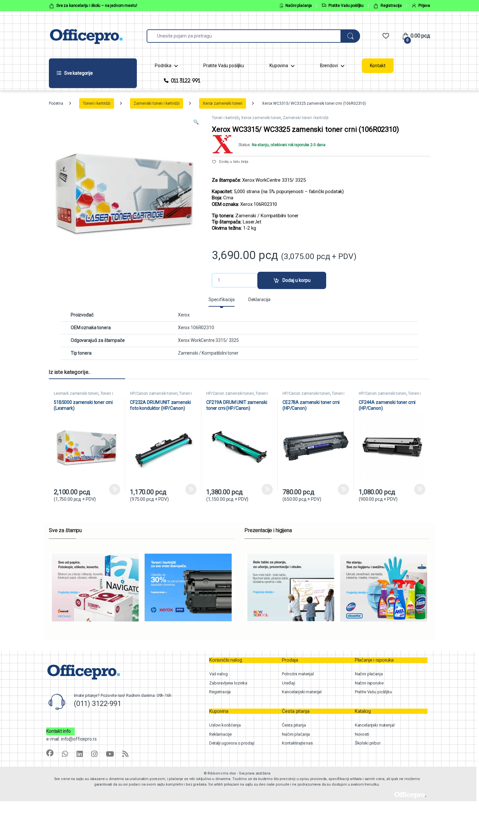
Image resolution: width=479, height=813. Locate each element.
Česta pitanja (294, 725)
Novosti (362, 734)
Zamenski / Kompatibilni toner (208, 353)
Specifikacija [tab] (222, 299)
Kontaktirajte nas (297, 743)
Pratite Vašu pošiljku (346, 5)
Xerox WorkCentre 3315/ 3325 (208, 340)
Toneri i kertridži (96, 103)
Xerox (184, 314)
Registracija (391, 5)
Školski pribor (368, 743)
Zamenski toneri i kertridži (156, 103)
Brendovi (329, 65)
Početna (56, 103)
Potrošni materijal (297, 673)
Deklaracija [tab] (259, 299)
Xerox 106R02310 (196, 327)
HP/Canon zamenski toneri (154, 393)
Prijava (424, 5)
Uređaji (288, 683)
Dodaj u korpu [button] (114, 489)
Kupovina (278, 65)
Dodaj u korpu (297, 280)
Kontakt (377, 65)
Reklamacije (220, 734)
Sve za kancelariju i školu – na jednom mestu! (96, 5)
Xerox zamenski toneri (222, 103)
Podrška (163, 65)
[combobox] (244, 36)
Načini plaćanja (298, 5)
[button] (196, 122)
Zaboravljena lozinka (228, 683)
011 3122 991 (185, 80)
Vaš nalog (218, 673)
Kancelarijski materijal (302, 691)
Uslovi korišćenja (225, 725)
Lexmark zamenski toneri (76, 393)
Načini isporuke (369, 683)
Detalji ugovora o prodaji (231, 743)
